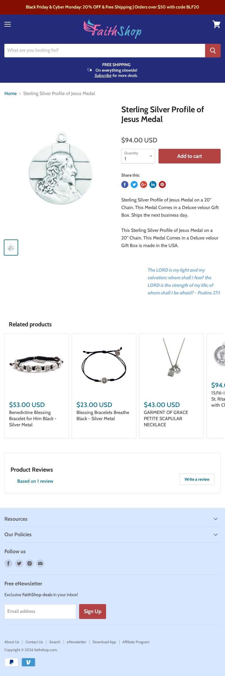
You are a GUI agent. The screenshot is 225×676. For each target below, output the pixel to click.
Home (10, 93)
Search (54, 641)
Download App (104, 641)
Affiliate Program (135, 641)
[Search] (213, 50)
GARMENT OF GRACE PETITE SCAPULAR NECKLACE (166, 418)
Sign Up (92, 611)
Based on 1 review (35, 481)
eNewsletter (76, 641)
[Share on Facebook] (124, 184)
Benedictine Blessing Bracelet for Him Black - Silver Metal (33, 418)
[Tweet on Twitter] (134, 184)
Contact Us (34, 641)
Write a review (197, 479)
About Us (11, 641)
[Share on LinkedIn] (152, 184)
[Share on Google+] (143, 184)
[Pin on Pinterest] (162, 184)
